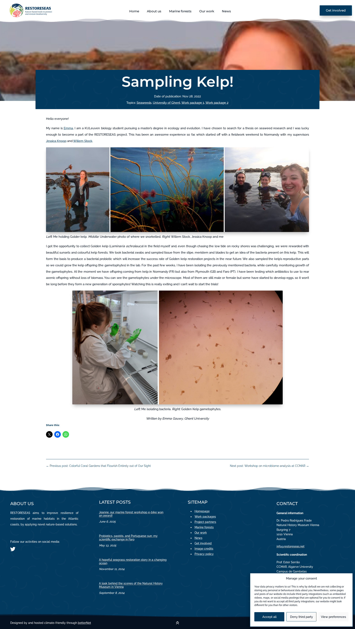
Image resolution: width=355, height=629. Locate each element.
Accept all (269, 617)
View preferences (333, 617)
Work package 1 (192, 103)
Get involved (336, 10)
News (226, 11)
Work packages (205, 516)
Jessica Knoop (56, 141)
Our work (206, 11)
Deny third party (301, 617)
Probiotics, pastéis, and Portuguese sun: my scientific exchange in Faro (128, 537)
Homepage (202, 511)
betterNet (84, 622)
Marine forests (180, 11)
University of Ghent (166, 103)
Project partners (205, 522)
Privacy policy (204, 554)
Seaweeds (144, 103)
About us (154, 11)
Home (134, 11)
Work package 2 (216, 103)
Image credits (204, 548)
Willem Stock (82, 141)
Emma (68, 128)
